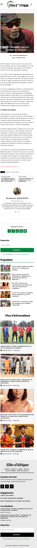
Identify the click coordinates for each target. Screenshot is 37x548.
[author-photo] (1, 350)
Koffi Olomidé (15, 172)
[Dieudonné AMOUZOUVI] (17, 191)
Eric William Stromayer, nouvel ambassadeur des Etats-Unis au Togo (8, 180)
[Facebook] (15, 211)
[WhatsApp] (17, 231)
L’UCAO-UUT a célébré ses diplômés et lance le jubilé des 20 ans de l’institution (22, 294)
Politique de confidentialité (21, 254)
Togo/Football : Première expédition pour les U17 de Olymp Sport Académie (22, 268)
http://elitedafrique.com (17, 201)
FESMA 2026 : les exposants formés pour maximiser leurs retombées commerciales (22, 303)
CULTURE (2, 520)
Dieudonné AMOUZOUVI (20, 55)
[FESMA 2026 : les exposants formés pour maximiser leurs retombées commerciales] (5, 303)
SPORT (2, 512)
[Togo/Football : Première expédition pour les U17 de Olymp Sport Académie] (5, 268)
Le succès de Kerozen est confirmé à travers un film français (26, 180)
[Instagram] (7, 486)
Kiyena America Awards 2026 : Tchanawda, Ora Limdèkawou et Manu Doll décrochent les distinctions (21, 277)
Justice (8, 172)
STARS (16, 43)
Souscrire (16, 250)
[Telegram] (25, 231)
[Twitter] (18, 211)
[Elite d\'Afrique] (17, 4)
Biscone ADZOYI (7, 350)
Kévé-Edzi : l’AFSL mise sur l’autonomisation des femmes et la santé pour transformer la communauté (22, 285)
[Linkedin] (21, 231)
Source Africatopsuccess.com (9, 166)
